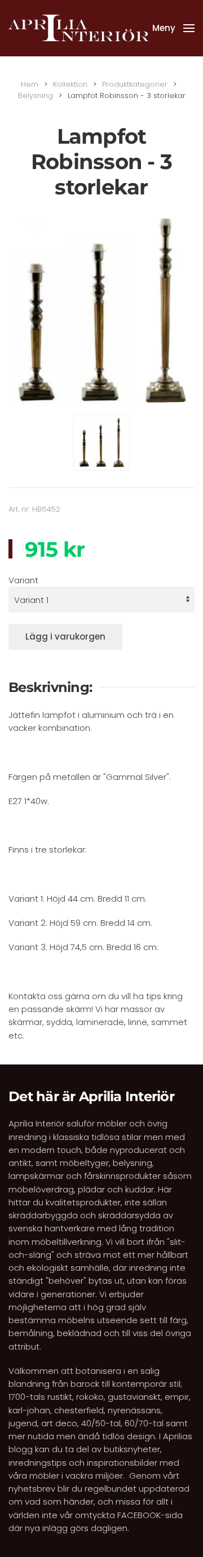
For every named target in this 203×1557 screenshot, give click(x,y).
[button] (173, 28)
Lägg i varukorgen (65, 636)
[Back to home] (78, 28)
